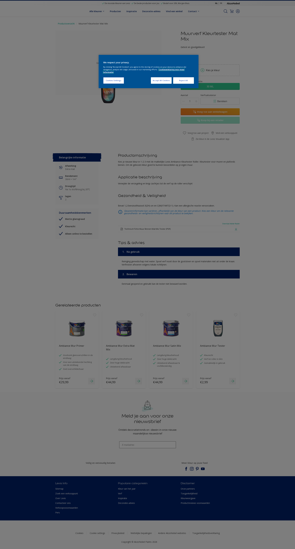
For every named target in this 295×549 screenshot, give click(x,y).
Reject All (183, 80)
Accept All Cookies (161, 80)
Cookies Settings (113, 80)
